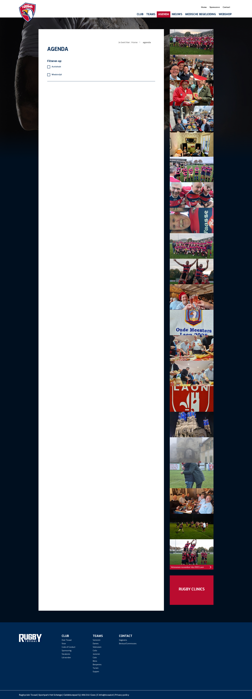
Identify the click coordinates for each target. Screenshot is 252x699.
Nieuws (177, 14)
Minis (95, 661)
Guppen (96, 671)
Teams (150, 14)
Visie (64, 643)
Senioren (96, 640)
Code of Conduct (68, 647)
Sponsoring (66, 650)
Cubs (95, 657)
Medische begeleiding (200, 14)
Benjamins (97, 664)
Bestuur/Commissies (127, 643)
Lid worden (66, 657)
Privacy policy (122, 694)
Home (203, 7)
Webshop (225, 14)
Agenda (163, 14)
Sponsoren (215, 7)
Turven (95, 668)
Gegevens (123, 640)
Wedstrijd (57, 74)
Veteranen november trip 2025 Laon (187, 567)
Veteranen (97, 647)
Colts (95, 650)
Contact (226, 7)
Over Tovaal (67, 640)
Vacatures (66, 654)
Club (140, 14)
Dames (96, 643)
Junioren (96, 654)
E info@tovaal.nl (105, 694)
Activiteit (56, 66)
